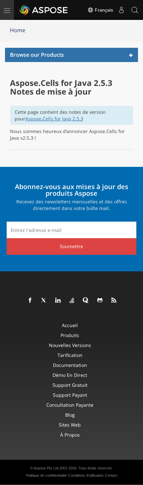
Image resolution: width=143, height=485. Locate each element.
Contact (111, 475)
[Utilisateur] (121, 10)
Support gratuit (70, 385)
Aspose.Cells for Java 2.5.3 (54, 118)
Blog (70, 415)
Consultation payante (69, 405)
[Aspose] (44, 10)
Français (103, 10)
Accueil (70, 325)
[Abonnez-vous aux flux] (114, 300)
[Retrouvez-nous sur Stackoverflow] (72, 300)
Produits (70, 335)
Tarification (70, 355)
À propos (70, 435)
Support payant (70, 395)
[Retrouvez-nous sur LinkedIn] (58, 300)
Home (17, 30)
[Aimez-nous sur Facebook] (30, 300)
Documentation (70, 365)
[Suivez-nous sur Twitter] (44, 300)
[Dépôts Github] (100, 300)
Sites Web (70, 425)
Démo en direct (70, 375)
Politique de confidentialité (46, 475)
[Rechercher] (134, 10)
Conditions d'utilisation (85, 475)
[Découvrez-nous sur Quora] (86, 300)
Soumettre (71, 246)
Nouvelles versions (70, 345)
